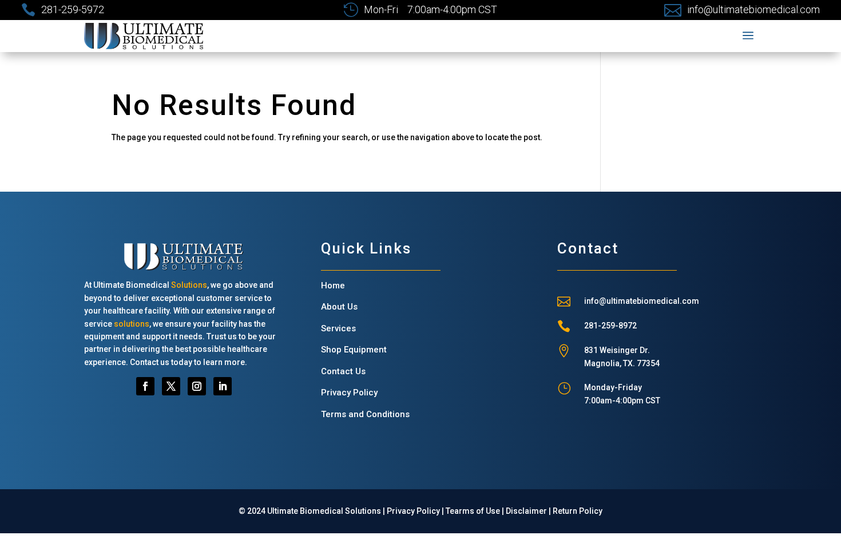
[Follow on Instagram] (197, 386)
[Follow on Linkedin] (222, 386)
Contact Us (343, 371)
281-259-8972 (610, 325)
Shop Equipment (354, 349)
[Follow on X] (171, 386)
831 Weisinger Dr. (617, 350)
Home (333, 285)
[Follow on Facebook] (145, 386)
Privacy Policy (349, 392)
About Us (339, 307)
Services (338, 328)
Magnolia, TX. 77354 (622, 363)
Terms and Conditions (365, 414)
